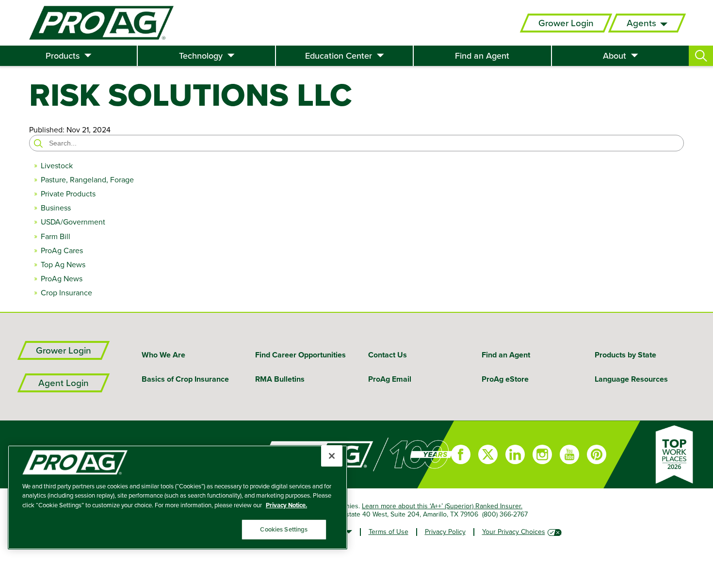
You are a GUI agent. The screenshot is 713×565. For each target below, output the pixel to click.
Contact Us (387, 354)
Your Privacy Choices (513, 531)
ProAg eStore (505, 379)
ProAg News (61, 278)
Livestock (57, 165)
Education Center (338, 55)
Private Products (68, 193)
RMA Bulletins (280, 379)
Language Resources (631, 379)
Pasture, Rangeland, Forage (87, 179)
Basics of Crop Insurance (185, 379)
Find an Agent (482, 55)
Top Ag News (63, 264)
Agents (641, 23)
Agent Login (63, 383)
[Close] (331, 456)
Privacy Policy (445, 531)
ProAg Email (389, 379)
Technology (201, 55)
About (614, 55)
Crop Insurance (66, 292)
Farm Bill (55, 236)
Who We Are (163, 354)
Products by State (625, 354)
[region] (177, 497)
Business (56, 207)
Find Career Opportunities (300, 354)
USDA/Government (73, 221)
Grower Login (566, 23)
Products (63, 55)
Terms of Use (388, 531)
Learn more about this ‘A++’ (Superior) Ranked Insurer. (442, 506)
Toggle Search (701, 56)
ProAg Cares (62, 250)
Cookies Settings (284, 529)
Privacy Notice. (286, 505)
